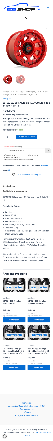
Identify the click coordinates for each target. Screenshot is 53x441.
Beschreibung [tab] (9, 186)
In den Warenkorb (27, 137)
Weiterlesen (14, 320)
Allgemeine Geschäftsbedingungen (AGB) (26, 406)
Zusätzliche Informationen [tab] (15, 191)
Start (5, 92)
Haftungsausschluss (27, 409)
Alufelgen (31, 92)
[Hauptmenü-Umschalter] (47, 6)
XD (9, 170)
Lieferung (27, 412)
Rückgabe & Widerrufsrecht (26, 415)
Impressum (26, 403)
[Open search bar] (26, 18)
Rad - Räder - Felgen (16, 92)
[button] (46, 28)
